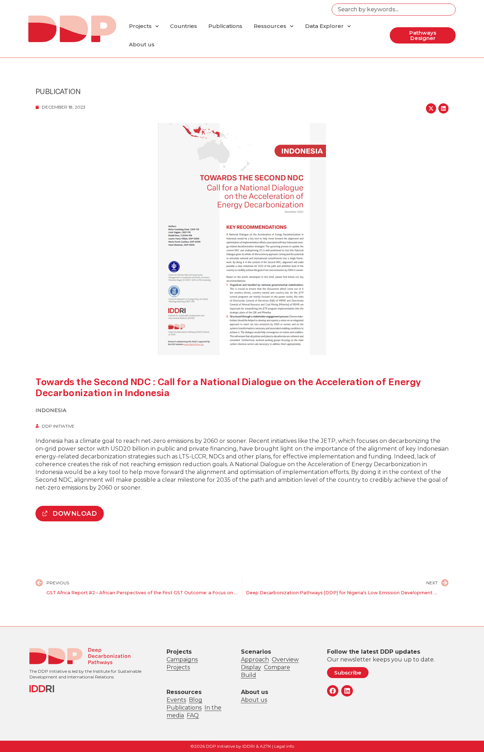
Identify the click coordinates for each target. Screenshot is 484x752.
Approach (255, 659)
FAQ (193, 715)
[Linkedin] (347, 690)
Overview (285, 659)
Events (176, 699)
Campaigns (182, 659)
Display (251, 667)
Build (248, 675)
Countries (183, 26)
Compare (277, 667)
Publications (225, 26)
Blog (195, 699)
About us (141, 44)
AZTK (265, 746)
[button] (431, 108)
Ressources (270, 26)
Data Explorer (324, 26)
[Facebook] (332, 690)
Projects (140, 26)
